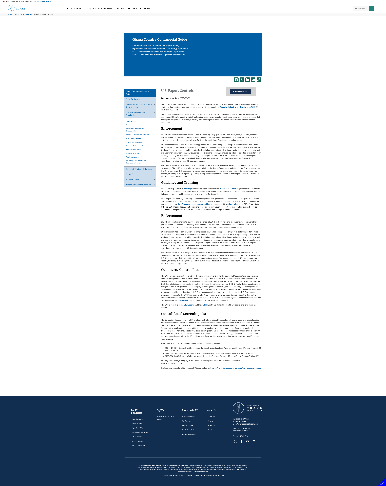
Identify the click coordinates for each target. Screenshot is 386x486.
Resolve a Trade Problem (140, 432)
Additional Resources (189, 434)
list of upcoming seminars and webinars (194, 204)
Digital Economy (133, 174)
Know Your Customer (229, 189)
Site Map (211, 430)
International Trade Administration (154, 465)
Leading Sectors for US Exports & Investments (139, 105)
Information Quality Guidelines (204, 475)
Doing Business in (133, 99)
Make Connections (188, 416)
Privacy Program (178, 475)
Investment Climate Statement (138, 184)
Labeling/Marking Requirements (137, 134)
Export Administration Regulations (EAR (237, 107)
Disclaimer (189, 475)
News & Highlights (138, 441)
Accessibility (219, 475)
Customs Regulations (133, 149)
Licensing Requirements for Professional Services (136, 162)
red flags (188, 189)
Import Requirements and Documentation (135, 130)
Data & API (211, 425)
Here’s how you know (43, 1)
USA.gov (165, 475)
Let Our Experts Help (138, 445)
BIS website (183, 300)
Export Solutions (137, 419)
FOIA (170, 475)
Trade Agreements (132, 157)
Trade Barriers (131, 121)
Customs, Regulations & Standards (135, 113)
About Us (211, 410)
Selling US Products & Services (139, 169)
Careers (210, 421)
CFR (205, 305)
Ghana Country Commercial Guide (138, 92)
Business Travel (132, 179)
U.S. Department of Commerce (177, 465)
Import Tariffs (131, 125)
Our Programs (186, 421)
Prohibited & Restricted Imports (137, 146)
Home (10, 14)
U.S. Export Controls (133, 138)
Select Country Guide (241, 91)
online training (233, 204)
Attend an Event (137, 437)
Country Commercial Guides (23, 14)
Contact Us (211, 416)
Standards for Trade (133, 153)
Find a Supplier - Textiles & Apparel (165, 418)
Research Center (137, 423)
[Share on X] (242, 79)
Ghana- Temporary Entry (134, 142)
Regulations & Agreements (140, 428)
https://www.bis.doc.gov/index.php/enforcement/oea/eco (236, 368)
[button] (74, 8)
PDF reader (240, 469)
